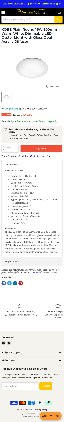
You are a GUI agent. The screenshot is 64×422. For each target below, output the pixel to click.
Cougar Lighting (12, 108)
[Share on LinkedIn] (15, 283)
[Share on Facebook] (3, 283)
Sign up (46, 386)
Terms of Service (24, 409)
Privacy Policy (41, 409)
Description (11, 164)
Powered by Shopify (32, 416)
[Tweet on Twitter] (9, 283)
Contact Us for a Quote (41, 156)
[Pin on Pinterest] (20, 283)
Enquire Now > (12, 261)
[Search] (58, 19)
